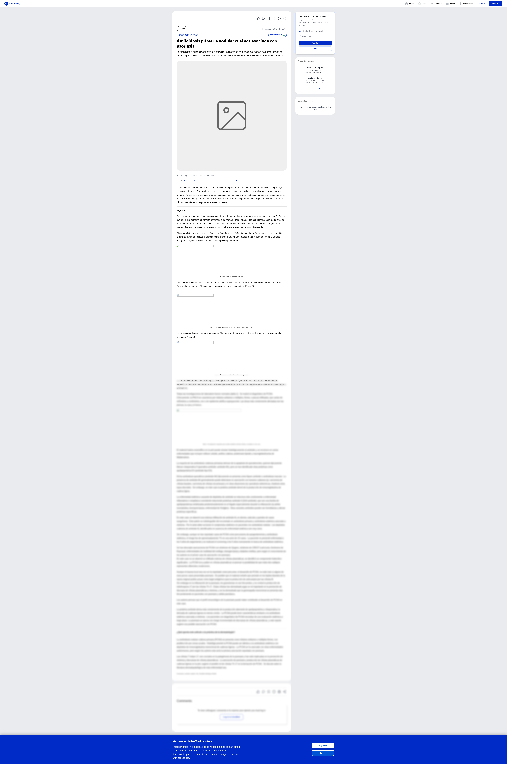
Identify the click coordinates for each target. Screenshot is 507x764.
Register (323, 745)
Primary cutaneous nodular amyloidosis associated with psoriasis (216, 181)
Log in (322, 753)
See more (314, 89)
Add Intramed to (276, 35)
